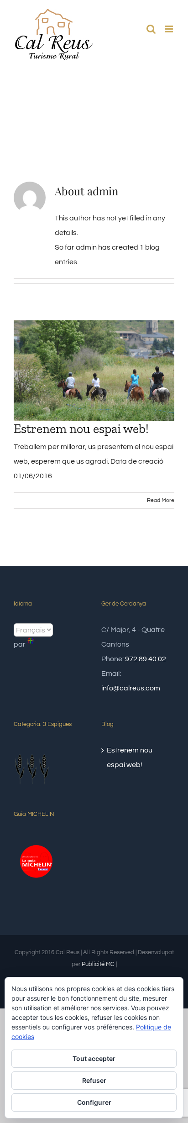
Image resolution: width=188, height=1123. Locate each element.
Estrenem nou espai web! (81, 428)
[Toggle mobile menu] (169, 29)
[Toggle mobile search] (151, 29)
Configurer (94, 1102)
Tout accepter (94, 1058)
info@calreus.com (130, 688)
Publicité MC (98, 964)
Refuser (94, 1080)
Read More (160, 500)
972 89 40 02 (145, 659)
